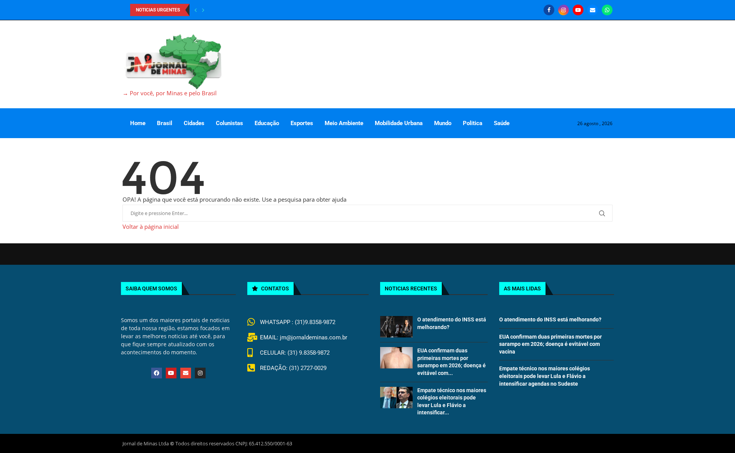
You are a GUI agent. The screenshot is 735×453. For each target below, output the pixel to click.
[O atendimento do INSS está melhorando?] (396, 326)
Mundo (442, 123)
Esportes (302, 123)
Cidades (194, 123)
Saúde (502, 123)
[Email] (592, 10)
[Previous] (196, 10)
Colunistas (229, 123)
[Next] (203, 10)
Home (137, 123)
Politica (472, 123)
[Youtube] (578, 10)
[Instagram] (563, 10)
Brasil (164, 123)
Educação (267, 123)
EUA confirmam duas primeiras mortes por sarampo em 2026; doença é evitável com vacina (550, 344)
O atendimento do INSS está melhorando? (550, 319)
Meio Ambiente (344, 123)
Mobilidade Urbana (399, 123)
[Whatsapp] (607, 10)
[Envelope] (185, 373)
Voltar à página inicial (150, 226)
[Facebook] (549, 10)
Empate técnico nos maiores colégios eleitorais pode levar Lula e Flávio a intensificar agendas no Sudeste (544, 375)
